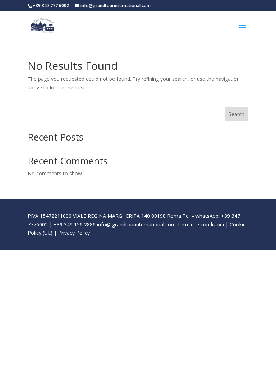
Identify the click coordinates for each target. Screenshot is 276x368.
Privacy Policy (74, 232)
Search (236, 114)
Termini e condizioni (200, 224)
